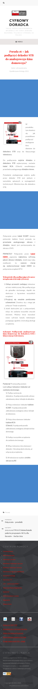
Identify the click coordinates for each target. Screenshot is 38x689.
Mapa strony (7, 604)
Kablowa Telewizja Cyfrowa (12, 567)
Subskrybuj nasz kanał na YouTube (14, 637)
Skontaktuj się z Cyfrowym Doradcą (15, 629)
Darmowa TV (7, 580)
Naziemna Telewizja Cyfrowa (13, 563)
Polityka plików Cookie (11, 596)
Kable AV (6, 592)
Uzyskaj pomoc (8, 551)
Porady (7, 512)
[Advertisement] (19, 98)
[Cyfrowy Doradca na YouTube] (31, 619)
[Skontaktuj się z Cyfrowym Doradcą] (15, 619)
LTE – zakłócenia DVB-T (11, 584)
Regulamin (6, 600)
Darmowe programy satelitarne (13, 571)
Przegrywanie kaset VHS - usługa (14, 641)
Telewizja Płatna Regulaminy (12, 588)
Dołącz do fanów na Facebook (13, 633)
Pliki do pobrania (8, 555)
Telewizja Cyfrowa (9, 559)
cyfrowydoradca (21, 68)
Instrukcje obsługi (9, 576)
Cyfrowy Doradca (19, 22)
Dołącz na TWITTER (10, 625)
